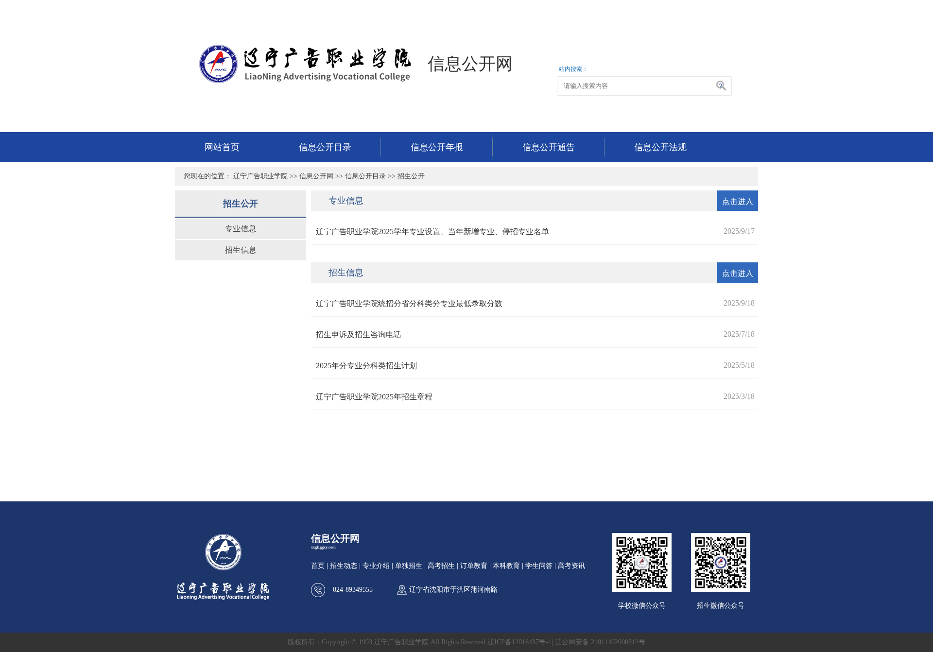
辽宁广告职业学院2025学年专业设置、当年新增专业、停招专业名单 (432, 231)
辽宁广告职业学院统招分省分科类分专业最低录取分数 (409, 303)
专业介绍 (376, 565)
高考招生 (441, 565)
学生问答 (539, 565)
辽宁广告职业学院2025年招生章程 (374, 397)
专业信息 (240, 228)
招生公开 (411, 176)
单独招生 (408, 565)
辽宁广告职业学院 (260, 176)
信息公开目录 (325, 147)
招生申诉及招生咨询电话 (358, 334)
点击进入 (737, 201)
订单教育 (473, 565)
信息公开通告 (548, 147)
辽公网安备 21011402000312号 (600, 642)
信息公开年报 (437, 147)
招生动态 (343, 565)
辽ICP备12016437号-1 (519, 642)
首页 (318, 565)
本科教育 (506, 565)
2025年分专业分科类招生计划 (366, 365)
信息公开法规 (660, 147)
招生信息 (240, 250)
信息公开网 (316, 176)
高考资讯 (571, 565)
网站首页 (222, 147)
